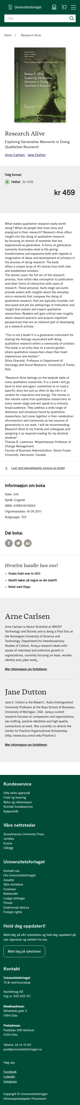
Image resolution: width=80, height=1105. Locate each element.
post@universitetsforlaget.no (22, 1049)
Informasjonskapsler (17, 1099)
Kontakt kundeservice (18, 807)
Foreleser (9, 889)
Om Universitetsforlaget (19, 875)
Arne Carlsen (15, 155)
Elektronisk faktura (16, 907)
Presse (8, 903)
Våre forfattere (13, 884)
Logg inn (54, 7)
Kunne (7, 843)
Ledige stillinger (14, 898)
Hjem (7, 35)
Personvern (38, 1099)
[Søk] (72, 18)
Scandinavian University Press (23, 834)
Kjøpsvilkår (10, 811)
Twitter (18, 543)
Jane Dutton (36, 155)
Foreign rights (12, 912)
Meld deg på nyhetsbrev (24, 951)
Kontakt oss (11, 871)
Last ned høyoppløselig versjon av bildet (38, 468)
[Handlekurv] (64, 7)
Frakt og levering (14, 797)
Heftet (22, 182)
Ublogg (8, 848)
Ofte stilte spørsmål (16, 793)
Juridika (8, 839)
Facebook (9, 543)
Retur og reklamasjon (17, 802)
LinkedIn (28, 543)
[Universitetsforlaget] (25, 7)
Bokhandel (10, 894)
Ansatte (8, 880)
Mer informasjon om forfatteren (26, 669)
